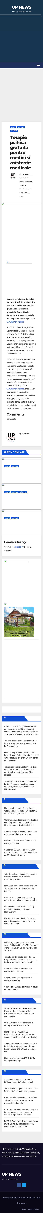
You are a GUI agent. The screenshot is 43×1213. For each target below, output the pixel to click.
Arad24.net (17, 1072)
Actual (13, 127)
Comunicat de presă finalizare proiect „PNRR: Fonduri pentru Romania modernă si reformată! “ (20, 1100)
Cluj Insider (17, 800)
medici (28, 189)
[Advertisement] (21, 91)
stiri (25, 192)
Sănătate (14, 131)
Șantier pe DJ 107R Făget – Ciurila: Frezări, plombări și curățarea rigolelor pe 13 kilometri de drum (20, 852)
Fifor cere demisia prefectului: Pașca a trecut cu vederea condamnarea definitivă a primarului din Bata (21, 1112)
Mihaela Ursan (23, 477)
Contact (36, 1210)
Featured (21, 127)
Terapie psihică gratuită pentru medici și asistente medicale (20, 153)
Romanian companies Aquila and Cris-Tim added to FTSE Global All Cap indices (21, 888)
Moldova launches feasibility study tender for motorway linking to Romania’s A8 (19, 909)
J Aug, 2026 (9, 477)
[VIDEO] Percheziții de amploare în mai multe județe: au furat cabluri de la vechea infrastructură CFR (21, 1124)
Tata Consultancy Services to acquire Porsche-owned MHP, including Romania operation (20, 876)
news (21, 192)
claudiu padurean (25, 182)
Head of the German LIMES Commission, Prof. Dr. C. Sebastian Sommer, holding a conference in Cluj (20, 1034)
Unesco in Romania (21, 1000)
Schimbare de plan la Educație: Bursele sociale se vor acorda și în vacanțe (20, 475)
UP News (25, 174)
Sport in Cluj (18, 935)
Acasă (30, 1210)
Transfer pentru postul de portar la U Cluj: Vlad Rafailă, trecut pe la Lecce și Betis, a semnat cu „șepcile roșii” (21, 959)
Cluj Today (17, 718)
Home (24, 1210)
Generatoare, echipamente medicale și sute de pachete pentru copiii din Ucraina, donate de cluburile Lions (21, 822)
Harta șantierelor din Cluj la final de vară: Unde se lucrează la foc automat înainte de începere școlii (20, 811)
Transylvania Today (22, 866)
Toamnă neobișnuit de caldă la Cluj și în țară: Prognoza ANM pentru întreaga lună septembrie (21, 743)
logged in (19, 547)
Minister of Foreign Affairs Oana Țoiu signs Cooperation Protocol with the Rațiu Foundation (20, 921)
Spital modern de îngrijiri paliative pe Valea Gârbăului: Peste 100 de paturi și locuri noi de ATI (21, 501)
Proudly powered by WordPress (14, 1197)
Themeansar (21, 1203)
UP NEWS (21, 7)
